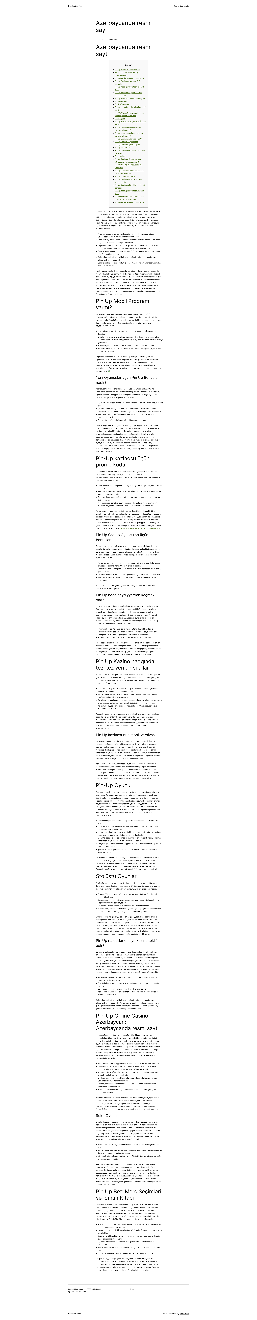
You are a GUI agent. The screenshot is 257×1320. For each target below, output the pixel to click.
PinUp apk (97, 1289)
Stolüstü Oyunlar (122, 104)
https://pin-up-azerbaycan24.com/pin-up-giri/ (140, 528)
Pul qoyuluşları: (121, 156)
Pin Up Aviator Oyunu (124, 147)
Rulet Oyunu (120, 119)
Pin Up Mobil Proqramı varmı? (127, 70)
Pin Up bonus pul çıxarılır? (126, 176)
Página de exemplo (181, 6)
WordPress (184, 1314)
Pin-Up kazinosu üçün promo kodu (129, 78)
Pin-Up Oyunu (121, 101)
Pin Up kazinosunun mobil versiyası (130, 98)
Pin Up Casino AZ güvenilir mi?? (128, 139)
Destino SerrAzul (75, 6)
